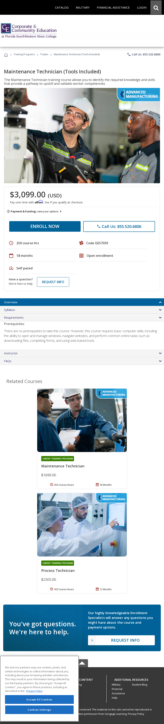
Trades (44, 54)
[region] (39, 689)
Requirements (14, 317)
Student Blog (139, 684)
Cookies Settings (39, 709)
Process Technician (58, 570)
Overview (10, 302)
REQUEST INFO (53, 282)
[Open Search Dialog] (156, 7)
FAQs (7, 361)
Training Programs (24, 54)
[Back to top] (82, 679)
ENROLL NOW (44, 226)
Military (116, 684)
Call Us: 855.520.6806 (143, 54)
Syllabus (9, 310)
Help (114, 697)
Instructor (11, 353)
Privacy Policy (136, 714)
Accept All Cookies (39, 699)
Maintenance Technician (62, 466)
